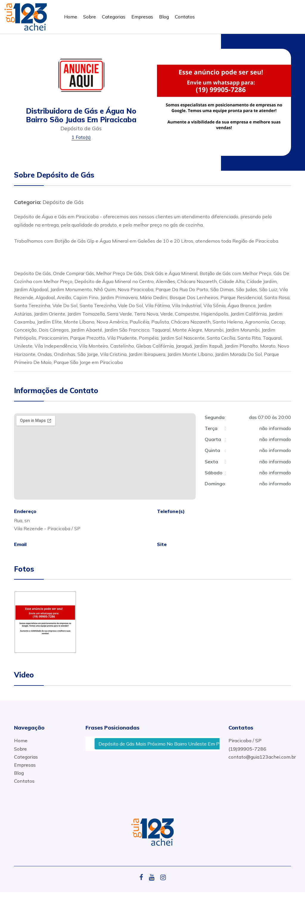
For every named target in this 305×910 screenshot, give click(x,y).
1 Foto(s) (81, 137)
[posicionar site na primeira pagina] (25, 15)
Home (70, 17)
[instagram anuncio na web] (163, 877)
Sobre (89, 17)
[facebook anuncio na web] (143, 877)
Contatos (185, 17)
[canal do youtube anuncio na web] (154, 877)
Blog (164, 17)
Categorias (113, 17)
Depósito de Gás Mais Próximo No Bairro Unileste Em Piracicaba (159, 744)
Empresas (142, 17)
